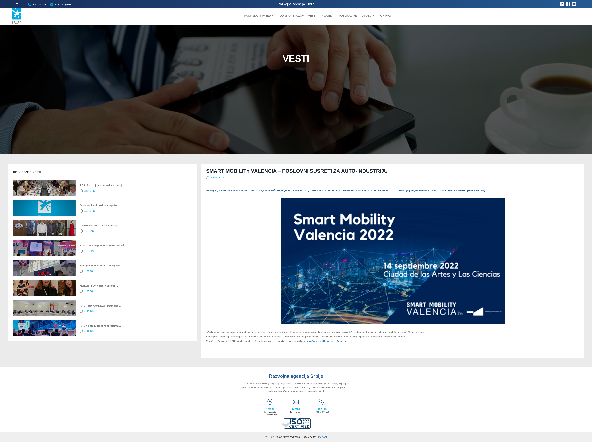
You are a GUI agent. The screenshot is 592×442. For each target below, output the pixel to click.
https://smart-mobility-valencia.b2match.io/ (326, 341)
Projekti (327, 15)
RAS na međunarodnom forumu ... (101, 325)
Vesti (312, 15)
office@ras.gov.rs (62, 4)
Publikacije (348, 15)
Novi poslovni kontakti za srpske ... (101, 265)
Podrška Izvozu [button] (290, 15)
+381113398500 (39, 4)
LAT (16, 4)
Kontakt (384, 15)
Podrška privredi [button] (257, 15)
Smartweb (322, 437)
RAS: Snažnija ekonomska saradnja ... (103, 185)
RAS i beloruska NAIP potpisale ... (100, 305)
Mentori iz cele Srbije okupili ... (99, 285)
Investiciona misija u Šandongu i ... (101, 225)
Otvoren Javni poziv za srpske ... (100, 205)
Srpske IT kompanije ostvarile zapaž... (103, 245)
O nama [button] (366, 15)
